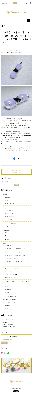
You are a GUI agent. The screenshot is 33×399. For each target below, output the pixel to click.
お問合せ (5, 322)
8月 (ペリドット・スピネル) (11, 268)
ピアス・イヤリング (9, 210)
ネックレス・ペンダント (10, 197)
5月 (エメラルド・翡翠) (10, 258)
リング (6, 200)
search (14, 3)
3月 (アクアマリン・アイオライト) (13, 252)
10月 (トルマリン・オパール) (12, 274)
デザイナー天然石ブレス (10, 223)
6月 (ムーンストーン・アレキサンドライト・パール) (17, 261)
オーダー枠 (5, 286)
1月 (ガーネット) (9, 245)
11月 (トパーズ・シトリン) (11, 277)
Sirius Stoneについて (8, 319)
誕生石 (4, 243)
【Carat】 (7, 232)
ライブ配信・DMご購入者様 (9, 299)
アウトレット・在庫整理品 (9, 296)
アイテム (5, 194)
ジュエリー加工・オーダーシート (11, 302)
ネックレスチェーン (9, 216)
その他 (6, 226)
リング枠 (7, 292)
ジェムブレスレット (9, 213)
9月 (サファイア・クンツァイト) (12, 271)
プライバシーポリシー (8, 324)
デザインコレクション (8, 230)
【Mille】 (7, 236)
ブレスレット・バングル (10, 203)
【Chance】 (8, 239)
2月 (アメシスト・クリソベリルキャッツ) (15, 248)
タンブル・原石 (8, 219)
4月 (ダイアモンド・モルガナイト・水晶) (15, 255)
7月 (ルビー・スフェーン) (11, 265)
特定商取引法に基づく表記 (9, 326)
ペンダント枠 (8, 289)
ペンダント (7, 305)
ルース (6, 207)
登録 (4, 342)
